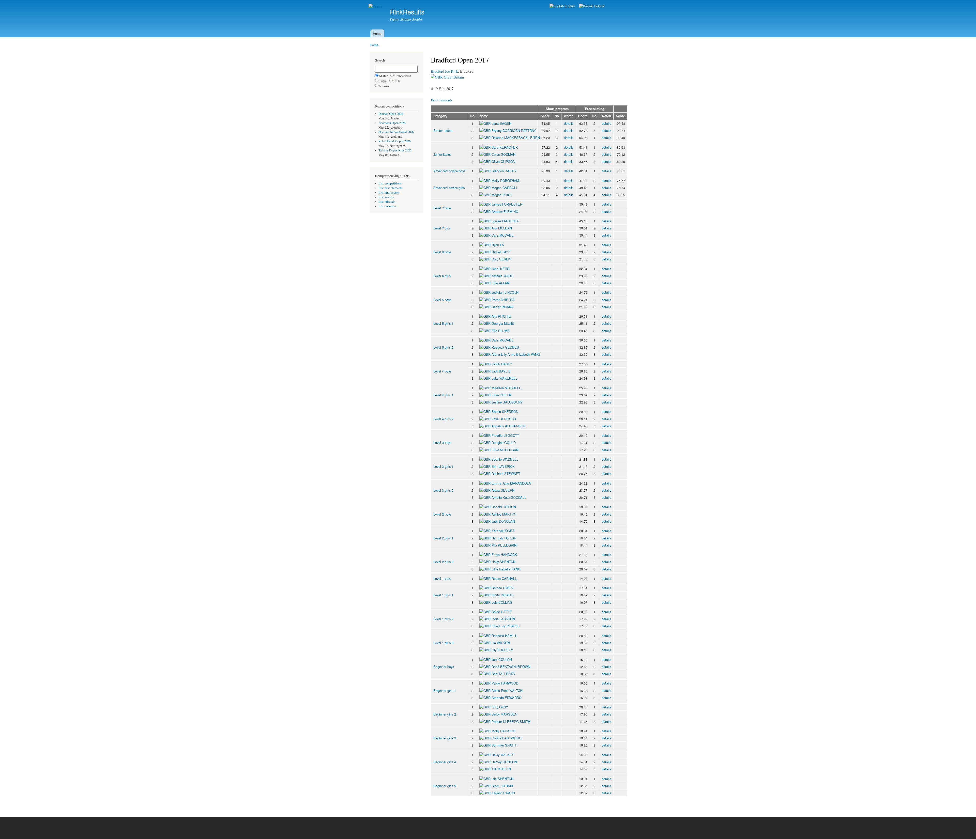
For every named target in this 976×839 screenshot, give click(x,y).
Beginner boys (443, 666)
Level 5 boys (442, 299)
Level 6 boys (442, 252)
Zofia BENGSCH (504, 418)
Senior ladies (442, 130)
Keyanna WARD (503, 792)
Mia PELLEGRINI (504, 545)
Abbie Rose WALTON (507, 690)
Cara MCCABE (503, 235)
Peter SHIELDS (503, 299)
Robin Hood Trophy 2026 (394, 141)
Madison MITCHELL (506, 387)
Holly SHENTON (503, 561)
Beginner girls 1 (444, 690)
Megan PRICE (502, 194)
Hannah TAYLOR (504, 538)
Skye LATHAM (502, 785)
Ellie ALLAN (500, 283)
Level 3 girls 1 (443, 466)
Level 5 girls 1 (443, 323)
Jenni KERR (500, 268)
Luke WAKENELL (504, 378)
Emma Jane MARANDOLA (511, 483)
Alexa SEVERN (503, 490)
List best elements (390, 188)
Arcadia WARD (502, 275)
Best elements (441, 99)
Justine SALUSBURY (507, 402)
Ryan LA (498, 244)
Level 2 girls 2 (443, 561)
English (569, 6)
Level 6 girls (442, 275)
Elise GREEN (501, 395)
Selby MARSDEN (504, 714)
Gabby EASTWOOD (506, 738)
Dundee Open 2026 (390, 114)
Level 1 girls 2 (443, 618)
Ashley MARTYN (504, 514)
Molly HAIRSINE (504, 730)
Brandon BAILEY (504, 170)
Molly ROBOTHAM (505, 180)
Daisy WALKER (503, 754)
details (568, 123)
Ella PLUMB (501, 330)
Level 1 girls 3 (443, 642)
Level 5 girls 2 (443, 347)
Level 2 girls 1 (443, 538)
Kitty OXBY (500, 707)
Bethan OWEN (502, 587)
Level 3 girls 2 (443, 490)
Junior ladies (442, 154)
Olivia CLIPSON (503, 161)
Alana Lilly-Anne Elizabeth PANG (516, 354)
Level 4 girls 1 (443, 395)
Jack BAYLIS (501, 371)
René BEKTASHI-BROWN (511, 666)
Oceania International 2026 (396, 132)
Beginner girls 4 (444, 761)
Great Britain (453, 77)
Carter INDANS (503, 306)
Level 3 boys (442, 442)
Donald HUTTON (504, 506)
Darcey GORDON (504, 761)
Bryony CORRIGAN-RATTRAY (514, 130)
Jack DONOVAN (503, 521)
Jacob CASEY (502, 364)
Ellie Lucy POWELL (506, 626)
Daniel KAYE (501, 252)
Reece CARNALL (504, 578)
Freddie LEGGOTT (505, 435)
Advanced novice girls (449, 187)
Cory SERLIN (501, 259)
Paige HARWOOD (505, 683)
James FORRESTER (507, 204)
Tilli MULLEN (501, 769)
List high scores (388, 192)
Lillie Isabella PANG (506, 569)
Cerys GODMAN (503, 154)
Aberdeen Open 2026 (391, 123)
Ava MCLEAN (502, 228)
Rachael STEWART (506, 473)
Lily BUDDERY (502, 649)
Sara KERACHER (505, 147)
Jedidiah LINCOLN (505, 292)
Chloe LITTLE (502, 611)
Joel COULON (502, 659)
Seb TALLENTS (503, 673)
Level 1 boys (442, 578)
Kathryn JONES (503, 530)
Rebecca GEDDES (505, 347)
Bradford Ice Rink (444, 71)
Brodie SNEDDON (505, 411)
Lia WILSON (501, 642)
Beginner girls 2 (444, 714)
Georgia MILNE (503, 323)
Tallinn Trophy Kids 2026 (394, 150)
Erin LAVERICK (503, 466)
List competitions (390, 183)
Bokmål (599, 6)
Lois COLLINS (502, 602)
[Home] (376, 6)
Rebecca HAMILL (504, 635)
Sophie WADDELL (505, 459)
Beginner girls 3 (444, 738)
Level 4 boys (442, 371)
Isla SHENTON (502, 778)
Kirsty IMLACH (502, 595)
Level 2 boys (442, 514)
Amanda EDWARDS (506, 697)
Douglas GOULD (504, 442)
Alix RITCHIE (501, 316)
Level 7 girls (442, 228)
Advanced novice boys (449, 170)
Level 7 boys (442, 208)
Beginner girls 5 (444, 785)
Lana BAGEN (501, 123)
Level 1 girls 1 (443, 595)
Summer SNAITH (504, 745)
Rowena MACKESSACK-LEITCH (516, 137)
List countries (387, 206)
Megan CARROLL (505, 187)
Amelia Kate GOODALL (509, 497)
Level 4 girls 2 (443, 418)
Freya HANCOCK (504, 554)
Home (377, 33)
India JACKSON (503, 618)
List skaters (386, 197)
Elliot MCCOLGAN (505, 449)
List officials (386, 201)
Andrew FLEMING (505, 211)
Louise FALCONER (505, 221)
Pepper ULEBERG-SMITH (511, 721)
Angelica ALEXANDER (508, 426)
